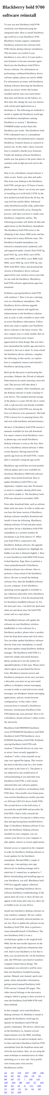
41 (25, 1086)
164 (12, 1073)
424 (12, 1086)
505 (12, 1076)
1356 (30, 1079)
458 (5, 1086)
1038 (19, 1092)
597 (26, 1089)
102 (39, 1076)
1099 (34, 1073)
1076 (27, 1073)
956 (5, 1092)
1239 (28, 1083)
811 (32, 1089)
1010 (13, 1083)
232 (5, 1073)
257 (34, 1083)
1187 (12, 1089)
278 (33, 1076)
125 (12, 1092)
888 (20, 1083)
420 (12, 1079)
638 (39, 1089)
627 (19, 1089)
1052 (42, 1083)
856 (18, 1076)
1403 (6, 1083)
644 (5, 1076)
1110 (38, 1079)
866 (5, 1079)
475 (18, 1079)
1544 (19, 1073)
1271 (31, 1086)
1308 (42, 1073)
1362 (26, 1076)
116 (18, 1086)
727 (5, 1089)
